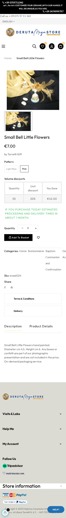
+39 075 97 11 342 (20, 16)
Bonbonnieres (36, 251)
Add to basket (20, 237)
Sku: (6, 275)
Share (6, 287)
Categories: (11, 251)
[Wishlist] (43, 46)
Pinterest (13, 287)
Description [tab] (13, 326)
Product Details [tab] (41, 326)
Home (23, 251)
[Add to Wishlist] (38, 237)
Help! (56, 509)
